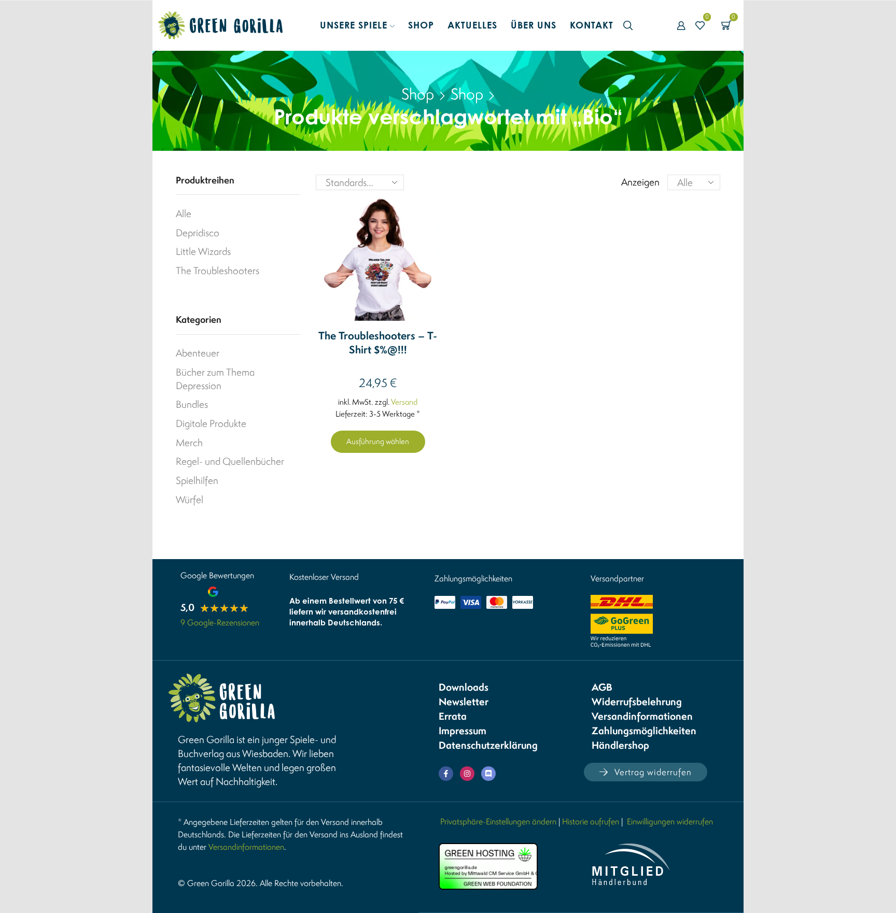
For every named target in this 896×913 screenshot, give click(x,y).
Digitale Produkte (211, 423)
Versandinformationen (642, 716)
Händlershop (620, 745)
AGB (602, 687)
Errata (453, 716)
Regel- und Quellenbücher (230, 461)
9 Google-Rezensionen (219, 622)
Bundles (192, 404)
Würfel (189, 499)
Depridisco (197, 232)
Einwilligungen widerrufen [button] (670, 821)
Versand (404, 401)
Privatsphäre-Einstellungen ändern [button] (498, 821)
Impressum (462, 730)
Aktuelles (472, 25)
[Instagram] (467, 773)
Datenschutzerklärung (488, 745)
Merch (189, 442)
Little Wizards (203, 251)
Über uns (533, 25)
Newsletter (463, 701)
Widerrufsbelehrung (637, 701)
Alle (183, 213)
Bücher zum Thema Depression (215, 378)
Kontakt (591, 25)
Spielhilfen (197, 480)
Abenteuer (197, 353)
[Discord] (488, 773)
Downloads (463, 687)
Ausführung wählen (377, 441)
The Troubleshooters (217, 270)
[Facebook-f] (446, 773)
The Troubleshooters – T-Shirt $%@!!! (377, 343)
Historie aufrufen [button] (590, 821)
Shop (421, 25)
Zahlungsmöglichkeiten (644, 730)
